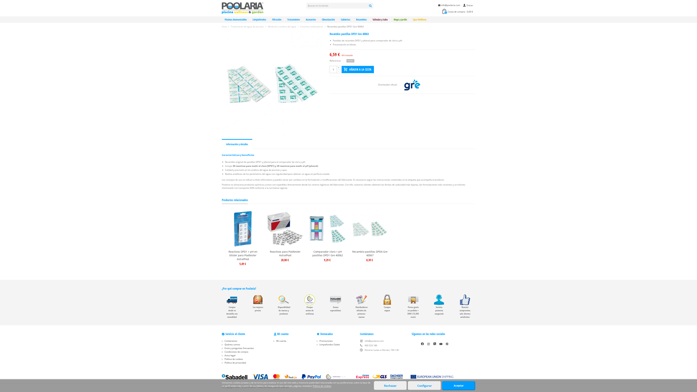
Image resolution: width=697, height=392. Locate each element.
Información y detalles (237, 144)
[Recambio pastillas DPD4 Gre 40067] (369, 228)
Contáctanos (230, 340)
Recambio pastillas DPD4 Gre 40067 (370, 253)
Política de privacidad (235, 362)
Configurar (424, 385)
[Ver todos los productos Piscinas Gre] (412, 84)
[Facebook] (422, 344)
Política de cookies (233, 359)
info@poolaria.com (450, 5)
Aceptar (459, 385)
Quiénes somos (232, 344)
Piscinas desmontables (236, 19)
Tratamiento (293, 19)
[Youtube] (441, 344)
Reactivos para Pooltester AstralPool (285, 253)
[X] (435, 344)
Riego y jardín (400, 19)
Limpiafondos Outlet (329, 344)
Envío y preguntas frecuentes (239, 348)
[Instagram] (428, 344)
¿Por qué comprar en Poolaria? (239, 289)
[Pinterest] (447, 344)
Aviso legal (229, 355)
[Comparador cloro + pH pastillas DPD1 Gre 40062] (327, 228)
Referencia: (335, 60)
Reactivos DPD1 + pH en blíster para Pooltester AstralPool (243, 255)
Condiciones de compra (236, 351)
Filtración (276, 19)
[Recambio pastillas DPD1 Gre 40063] (273, 83)
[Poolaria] (242, 7)
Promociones (326, 340)
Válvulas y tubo (380, 19)
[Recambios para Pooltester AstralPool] (285, 228)
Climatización (328, 19)
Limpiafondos (259, 19)
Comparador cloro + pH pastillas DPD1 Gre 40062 (327, 253)
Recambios (361, 19)
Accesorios (311, 19)
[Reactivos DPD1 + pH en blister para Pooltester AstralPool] (243, 228)
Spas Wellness (419, 19)
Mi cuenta (281, 340)
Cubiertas (345, 19)
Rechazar (390, 385)
